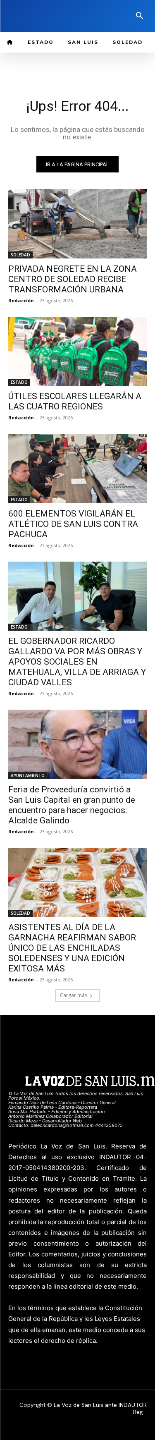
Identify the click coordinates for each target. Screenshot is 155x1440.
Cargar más (73, 995)
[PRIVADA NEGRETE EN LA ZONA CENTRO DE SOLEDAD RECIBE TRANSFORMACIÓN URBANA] (77, 223)
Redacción (21, 300)
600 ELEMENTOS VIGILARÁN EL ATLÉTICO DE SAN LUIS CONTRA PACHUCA (73, 524)
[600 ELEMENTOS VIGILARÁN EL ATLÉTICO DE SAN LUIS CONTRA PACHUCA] (77, 468)
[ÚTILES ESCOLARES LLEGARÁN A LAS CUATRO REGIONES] (77, 351)
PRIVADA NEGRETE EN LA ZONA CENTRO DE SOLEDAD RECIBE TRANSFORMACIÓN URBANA (72, 279)
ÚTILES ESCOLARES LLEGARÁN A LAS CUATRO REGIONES (74, 401)
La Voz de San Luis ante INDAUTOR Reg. (100, 1408)
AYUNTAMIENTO (28, 775)
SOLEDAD (20, 255)
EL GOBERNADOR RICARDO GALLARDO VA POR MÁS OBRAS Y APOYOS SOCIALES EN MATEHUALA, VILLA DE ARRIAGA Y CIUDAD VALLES (77, 661)
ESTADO (19, 382)
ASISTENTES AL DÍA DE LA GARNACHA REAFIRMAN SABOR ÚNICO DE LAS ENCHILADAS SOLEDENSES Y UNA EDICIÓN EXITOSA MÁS (72, 948)
